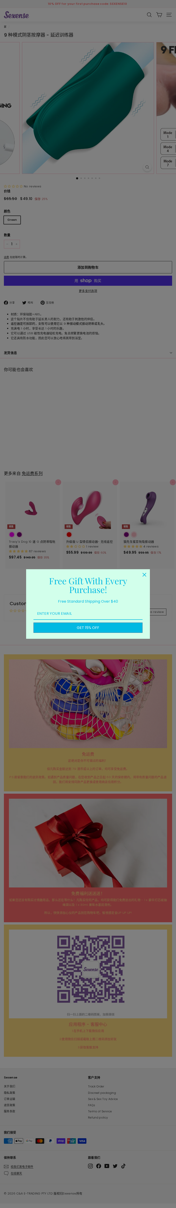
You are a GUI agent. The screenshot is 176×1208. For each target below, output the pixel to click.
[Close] (144, 574)
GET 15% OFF (88, 627)
